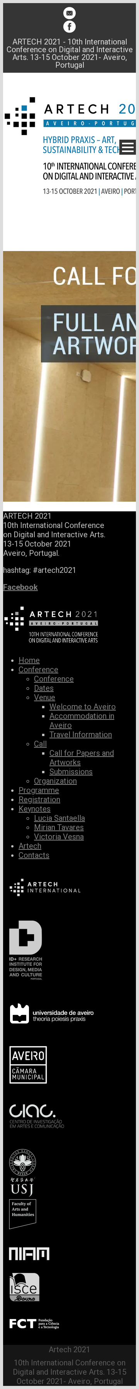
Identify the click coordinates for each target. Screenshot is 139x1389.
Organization (55, 781)
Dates (44, 688)
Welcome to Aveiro (82, 706)
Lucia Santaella (59, 818)
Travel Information (80, 734)
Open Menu (127, 147)
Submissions (71, 771)
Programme (39, 790)
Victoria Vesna (59, 836)
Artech (30, 846)
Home (29, 660)
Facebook (20, 587)
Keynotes (35, 808)
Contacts (34, 855)
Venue (44, 697)
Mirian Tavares (59, 827)
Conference (38, 669)
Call (40, 743)
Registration (39, 799)
